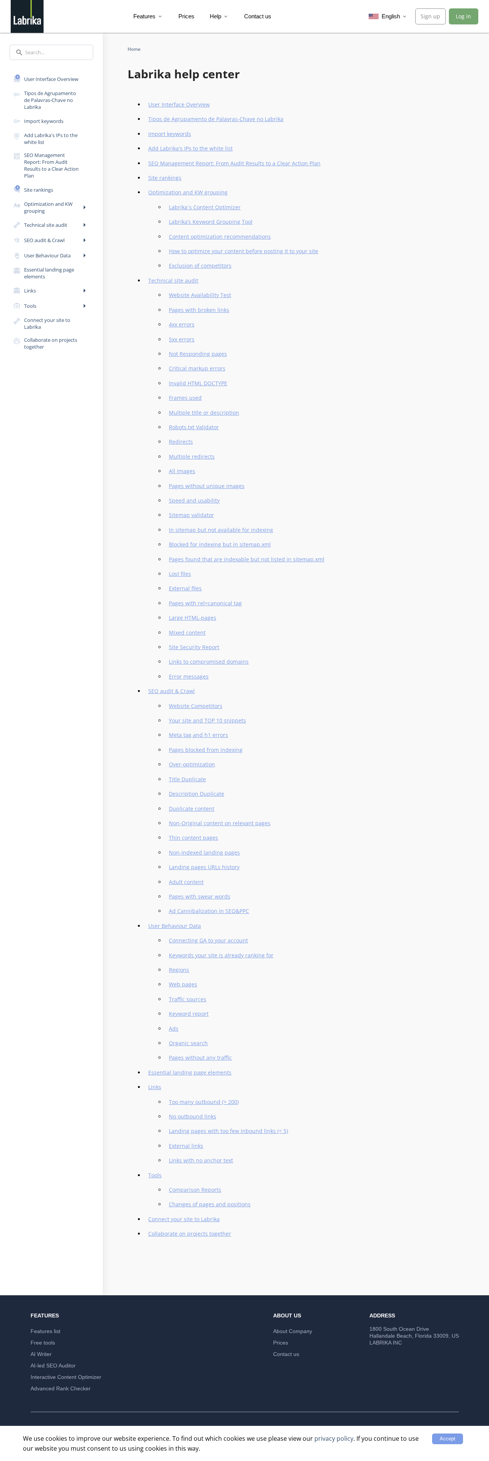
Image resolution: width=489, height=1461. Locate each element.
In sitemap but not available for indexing (221, 529)
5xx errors (181, 339)
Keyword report (189, 1013)
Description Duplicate (196, 793)
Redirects (181, 441)
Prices (186, 16)
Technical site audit (173, 280)
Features (148, 16)
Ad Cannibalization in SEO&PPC (209, 911)
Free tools (43, 1343)
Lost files (180, 573)
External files (185, 588)
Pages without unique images (206, 486)
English (394, 16)
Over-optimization (192, 764)
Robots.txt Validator (194, 427)
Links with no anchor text (201, 1160)
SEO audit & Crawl (171, 691)
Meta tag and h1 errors (198, 735)
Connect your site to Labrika (184, 1219)
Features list (45, 1331)
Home (134, 49)
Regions (179, 969)
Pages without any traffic (200, 1057)
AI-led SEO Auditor (53, 1365)
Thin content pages (193, 837)
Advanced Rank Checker (61, 1388)
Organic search (188, 1043)
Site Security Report (194, 647)
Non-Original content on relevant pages (219, 823)
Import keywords (169, 133)
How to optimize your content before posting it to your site (243, 251)
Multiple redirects (192, 456)
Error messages (189, 676)
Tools (155, 1175)
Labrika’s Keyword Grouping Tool (211, 221)
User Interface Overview (179, 104)
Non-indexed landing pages (204, 852)
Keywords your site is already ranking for (221, 955)
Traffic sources (187, 999)
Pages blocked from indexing (206, 749)
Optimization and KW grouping (188, 192)
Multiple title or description (204, 412)
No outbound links (192, 1116)
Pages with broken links (199, 310)
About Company (292, 1331)
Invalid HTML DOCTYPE (198, 383)
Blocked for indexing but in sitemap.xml (220, 544)
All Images (182, 471)
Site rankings (164, 177)
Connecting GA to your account (208, 940)
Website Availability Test (200, 295)
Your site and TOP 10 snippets (207, 720)
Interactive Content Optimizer (66, 1377)
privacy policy (333, 1438)
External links (186, 1145)
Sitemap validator (191, 515)
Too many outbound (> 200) (204, 1101)
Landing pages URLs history (204, 867)
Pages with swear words (199, 896)
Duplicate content (191, 808)
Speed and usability (194, 500)
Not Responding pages (198, 353)
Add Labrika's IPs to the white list (190, 148)
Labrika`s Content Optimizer (205, 207)
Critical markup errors (197, 368)
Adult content (186, 882)
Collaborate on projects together (189, 1233)
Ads (173, 1028)
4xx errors (181, 324)
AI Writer (41, 1354)
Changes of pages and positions (210, 1204)
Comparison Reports (195, 1189)
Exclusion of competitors (200, 265)
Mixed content (187, 632)
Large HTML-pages (192, 617)
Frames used (185, 397)
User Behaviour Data (174, 925)
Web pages (183, 984)
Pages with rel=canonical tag (205, 603)
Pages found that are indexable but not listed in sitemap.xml (246, 559)
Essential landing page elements (190, 1072)
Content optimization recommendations (220, 236)
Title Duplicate (187, 779)
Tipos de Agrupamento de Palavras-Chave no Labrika (215, 119)
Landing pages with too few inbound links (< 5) (228, 1131)
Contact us (257, 16)
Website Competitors (195, 705)
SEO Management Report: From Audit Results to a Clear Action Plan (234, 163)
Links (154, 1087)
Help (219, 16)
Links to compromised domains (209, 661)
